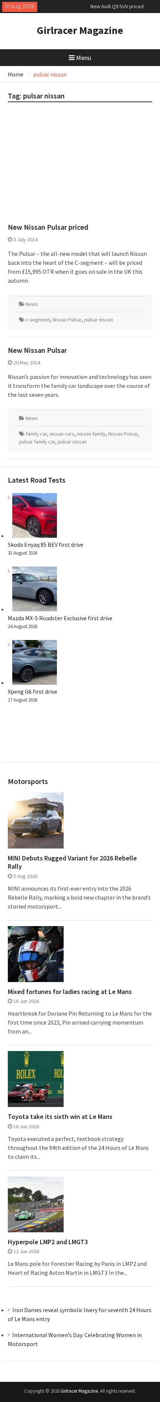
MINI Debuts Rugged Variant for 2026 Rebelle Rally (72, 862)
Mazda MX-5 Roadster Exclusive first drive (60, 618)
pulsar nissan (98, 319)
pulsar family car (37, 441)
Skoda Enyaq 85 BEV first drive (45, 544)
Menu (83, 57)
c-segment (38, 319)
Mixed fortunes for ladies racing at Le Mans (70, 992)
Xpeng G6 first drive (32, 691)
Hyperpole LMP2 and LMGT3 (48, 1242)
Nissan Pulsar (66, 319)
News (32, 304)
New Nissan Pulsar (37, 350)
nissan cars (61, 433)
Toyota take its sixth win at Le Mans (60, 1117)
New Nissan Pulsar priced (48, 227)
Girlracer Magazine (80, 30)
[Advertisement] (80, 165)
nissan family (91, 433)
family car (36, 433)
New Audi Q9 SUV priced (117, 3)
